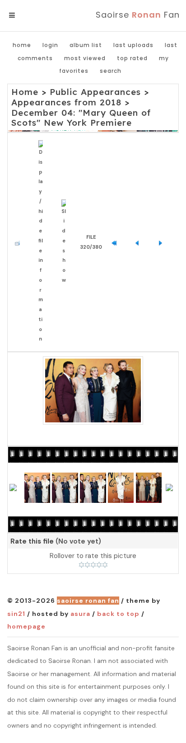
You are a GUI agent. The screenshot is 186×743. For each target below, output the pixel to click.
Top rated (132, 58)
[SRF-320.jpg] (93, 390)
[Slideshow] (66, 242)
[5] (105, 565)
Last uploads (133, 45)
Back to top (118, 614)
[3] (93, 565)
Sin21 (16, 614)
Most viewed (85, 58)
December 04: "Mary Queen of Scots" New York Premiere (81, 117)
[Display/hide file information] (43, 242)
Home (22, 45)
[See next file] (162, 242)
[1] (81, 565)
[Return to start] (116, 242)
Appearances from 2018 (66, 102)
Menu (27, 15)
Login (50, 45)
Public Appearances (95, 91)
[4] (99, 565)
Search (110, 71)
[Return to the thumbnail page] (19, 242)
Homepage (26, 626)
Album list (86, 45)
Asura (80, 614)
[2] (87, 565)
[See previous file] (139, 242)
